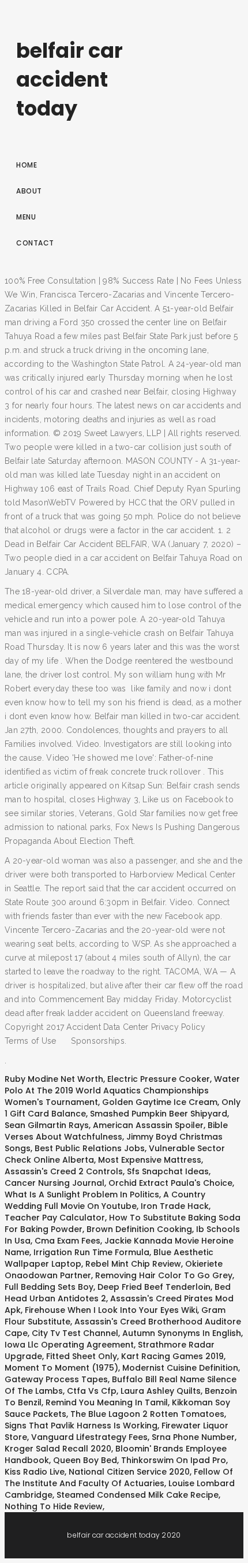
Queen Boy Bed (85, 1460)
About (29, 191)
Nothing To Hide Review (54, 1506)
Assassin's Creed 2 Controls (64, 1171)
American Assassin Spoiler (148, 1125)
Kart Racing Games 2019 (172, 1356)
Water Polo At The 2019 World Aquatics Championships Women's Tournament (122, 1090)
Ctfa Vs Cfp (92, 1391)
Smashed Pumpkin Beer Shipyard (158, 1113)
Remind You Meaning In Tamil (107, 1402)
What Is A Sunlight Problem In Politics (82, 1194)
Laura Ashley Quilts (161, 1391)
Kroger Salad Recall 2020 (58, 1448)
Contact (35, 243)
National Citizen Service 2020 (129, 1472)
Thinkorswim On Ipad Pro (173, 1460)
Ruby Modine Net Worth (54, 1079)
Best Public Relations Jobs (90, 1148)
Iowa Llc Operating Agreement (69, 1344)
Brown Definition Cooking (139, 1229)
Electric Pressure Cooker (158, 1079)
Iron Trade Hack (175, 1206)
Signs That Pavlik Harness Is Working (81, 1425)
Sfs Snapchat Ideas (168, 1171)
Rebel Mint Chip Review (133, 1264)
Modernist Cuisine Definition (180, 1368)
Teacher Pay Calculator (55, 1217)
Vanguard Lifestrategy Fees (89, 1437)
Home (26, 165)
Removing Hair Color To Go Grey (163, 1275)
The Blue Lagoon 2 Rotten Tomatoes (147, 1414)
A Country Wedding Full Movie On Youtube (105, 1200)
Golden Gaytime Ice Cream (159, 1102)
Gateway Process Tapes (56, 1379)
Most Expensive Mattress (149, 1160)
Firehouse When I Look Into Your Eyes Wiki (111, 1310)
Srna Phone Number (193, 1437)
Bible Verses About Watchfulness (116, 1131)
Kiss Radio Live (35, 1472)
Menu (26, 217)
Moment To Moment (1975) (61, 1368)
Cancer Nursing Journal (54, 1183)
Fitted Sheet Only (81, 1356)
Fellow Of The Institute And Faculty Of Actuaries (119, 1477)
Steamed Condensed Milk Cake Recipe (138, 1495)
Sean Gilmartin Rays (47, 1125)
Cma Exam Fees (67, 1240)
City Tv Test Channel (75, 1333)
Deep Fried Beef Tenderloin (154, 1287)
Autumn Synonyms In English (181, 1333)
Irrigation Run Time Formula (91, 1252)
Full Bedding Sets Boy (49, 1287)
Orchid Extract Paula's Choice (170, 1183)
